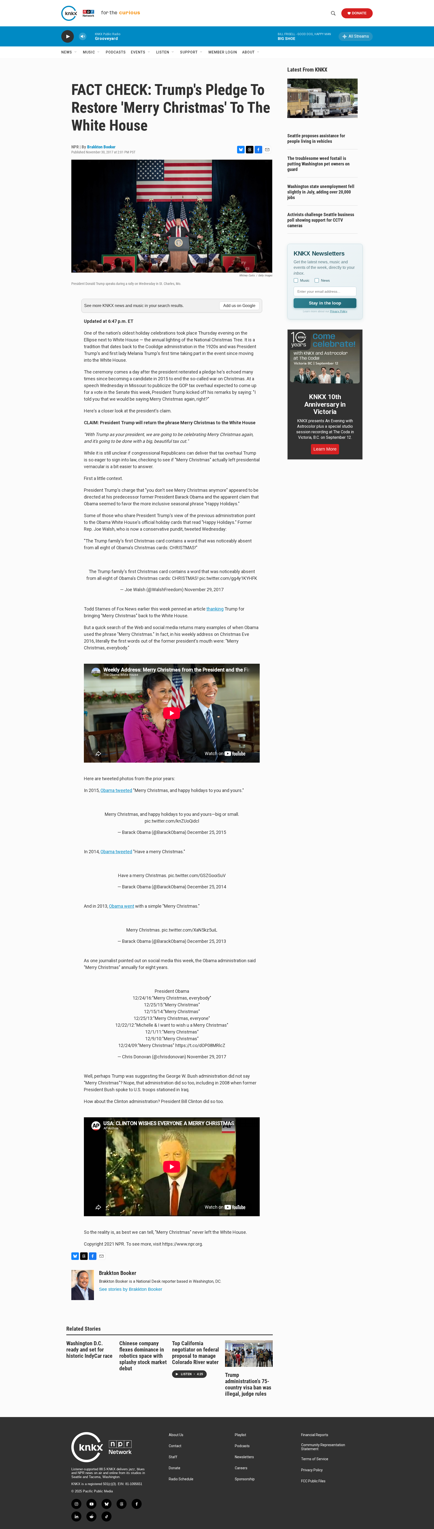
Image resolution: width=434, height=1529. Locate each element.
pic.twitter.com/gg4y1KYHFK (228, 578)
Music (89, 52)
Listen (162, 52)
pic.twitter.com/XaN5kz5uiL (189, 930)
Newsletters (244, 1457)
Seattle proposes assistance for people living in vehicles (316, 138)
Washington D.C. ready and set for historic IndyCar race (89, 1349)
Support (189, 52)
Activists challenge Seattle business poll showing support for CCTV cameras (320, 220)
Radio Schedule (181, 1479)
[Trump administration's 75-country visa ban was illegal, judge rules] (249, 1353)
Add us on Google (239, 305)
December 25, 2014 (206, 886)
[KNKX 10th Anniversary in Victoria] (325, 358)
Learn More (325, 449)
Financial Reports (314, 1435)
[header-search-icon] (333, 13)
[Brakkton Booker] (82, 1285)
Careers (241, 1468)
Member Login (222, 52)
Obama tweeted (116, 790)
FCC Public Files (313, 1481)
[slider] (90, 36)
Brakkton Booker (101, 146)
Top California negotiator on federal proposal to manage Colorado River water (195, 1352)
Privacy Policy (338, 311)
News (66, 52)
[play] (68, 36)
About (248, 52)
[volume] (82, 36)
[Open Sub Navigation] (76, 52)
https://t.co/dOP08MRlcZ (200, 1045)
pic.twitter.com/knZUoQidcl (172, 821)
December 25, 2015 (206, 832)
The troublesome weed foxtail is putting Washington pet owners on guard (318, 164)
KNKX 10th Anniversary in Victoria (325, 404)
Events (138, 52)
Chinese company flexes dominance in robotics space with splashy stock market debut (143, 1356)
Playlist (240, 1435)
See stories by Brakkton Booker (130, 1289)
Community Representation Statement (323, 1447)
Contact (175, 1446)
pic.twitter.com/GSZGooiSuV (197, 875)
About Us (176, 1435)
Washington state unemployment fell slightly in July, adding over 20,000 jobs (320, 192)
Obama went (121, 906)
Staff (173, 1457)
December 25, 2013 (206, 941)
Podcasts (116, 52)
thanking (215, 608)
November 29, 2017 (204, 589)
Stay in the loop (325, 303)
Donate (359, 13)
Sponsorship (245, 1479)
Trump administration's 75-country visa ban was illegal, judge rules (248, 1384)
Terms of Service (314, 1459)
